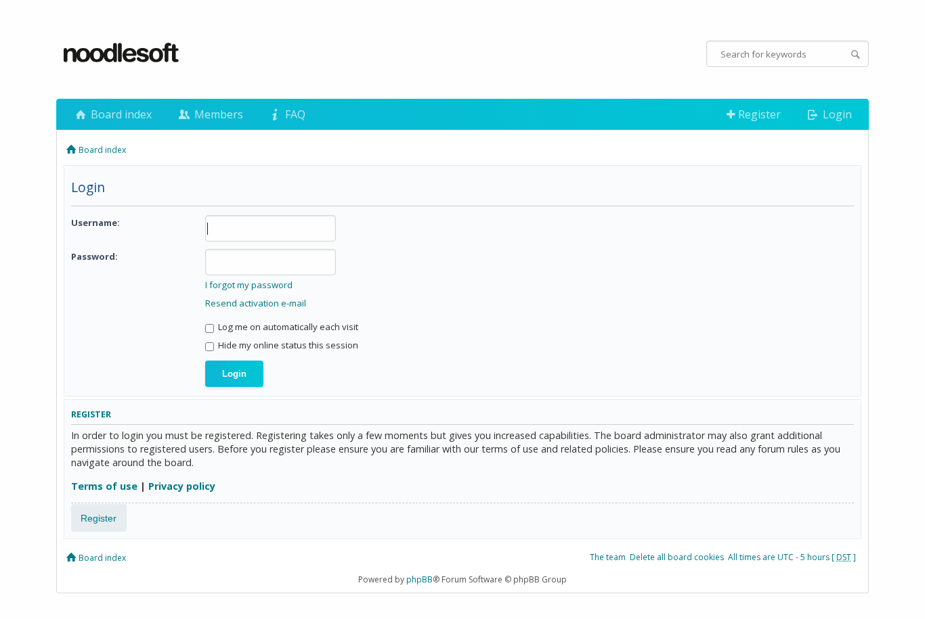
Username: (95, 222)
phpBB (419, 579)
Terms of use (104, 486)
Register (758, 114)
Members (217, 114)
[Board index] (122, 53)
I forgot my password (249, 285)
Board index (120, 114)
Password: (94, 256)
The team (608, 557)
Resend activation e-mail (255, 303)
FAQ (293, 114)
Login (836, 114)
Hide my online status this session (287, 345)
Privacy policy (181, 486)
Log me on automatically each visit (287, 327)
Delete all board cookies (677, 557)
